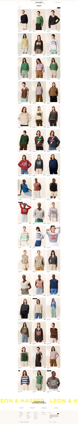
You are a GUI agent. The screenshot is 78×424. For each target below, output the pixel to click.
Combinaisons (35, 418)
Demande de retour (21, 413)
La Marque (39, 3)
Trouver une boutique (43, 414)
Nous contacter (20, 415)
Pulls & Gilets (35, 416)
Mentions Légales (28, 416)
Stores (44, 3)
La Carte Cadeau (28, 413)
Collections (34, 3)
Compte (56, 2)
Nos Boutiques (28, 415)
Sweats (35, 415)
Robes (34, 413)
